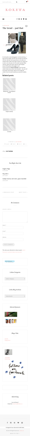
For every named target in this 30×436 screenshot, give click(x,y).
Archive (6, 25)
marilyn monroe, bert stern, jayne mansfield (14, 179)
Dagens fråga (6, 169)
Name (4, 225)
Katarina (19, 141)
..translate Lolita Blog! (7, 358)
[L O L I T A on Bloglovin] (10, 262)
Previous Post (8, 192)
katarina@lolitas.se (17, 404)
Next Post (23, 192)
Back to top (14, 433)
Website (4, 237)
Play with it (5, 174)
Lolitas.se (21, 430)
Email (4, 231)
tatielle (6, 339)
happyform (7, 340)
